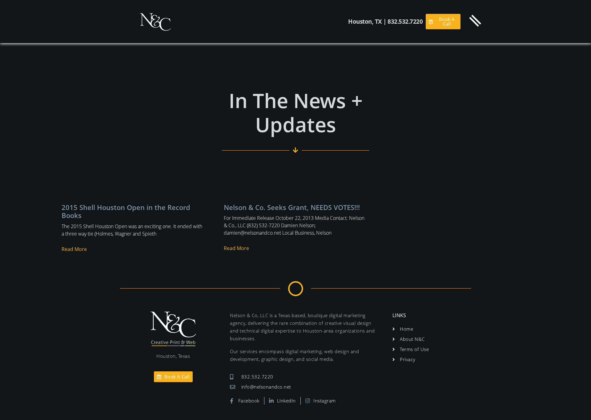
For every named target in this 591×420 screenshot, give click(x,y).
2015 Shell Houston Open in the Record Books (126, 211)
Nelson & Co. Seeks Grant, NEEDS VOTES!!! (292, 207)
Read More (74, 249)
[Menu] (475, 20)
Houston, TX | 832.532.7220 (385, 22)
